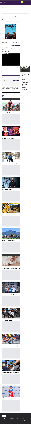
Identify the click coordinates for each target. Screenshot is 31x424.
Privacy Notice (3, 82)
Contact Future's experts (11, 418)
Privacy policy (17, 418)
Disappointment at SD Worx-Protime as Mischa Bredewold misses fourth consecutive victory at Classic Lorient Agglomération (25, 84)
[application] (11, 59)
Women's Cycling (11, 4)
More (27, 4)
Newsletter (18, 22)
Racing (7, 4)
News (4, 4)
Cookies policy (23, 418)
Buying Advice (21, 4)
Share (3, 22)
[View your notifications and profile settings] (27, 2)
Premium (15, 4)
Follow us (15, 22)
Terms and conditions (4, 418)
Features (25, 4)
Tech (17, 4)
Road (2, 93)
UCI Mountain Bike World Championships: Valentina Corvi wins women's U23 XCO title (25, 70)
